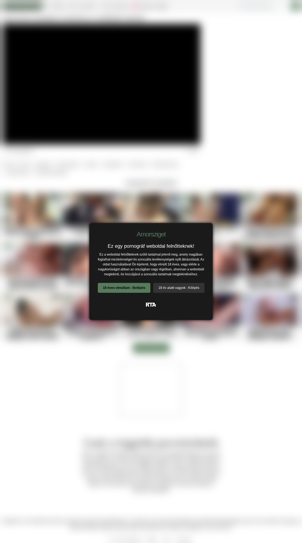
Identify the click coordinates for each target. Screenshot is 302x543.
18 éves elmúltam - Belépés (124, 287)
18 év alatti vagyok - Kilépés (178, 287)
